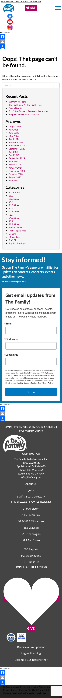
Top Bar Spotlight (17, 243)
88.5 (11, 195)
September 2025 (17, 148)
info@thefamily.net (31, 477)
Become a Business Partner (31, 659)
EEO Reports (31, 549)
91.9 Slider (14, 218)
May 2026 (14, 136)
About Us (31, 484)
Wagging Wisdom (17, 101)
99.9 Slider (14, 224)
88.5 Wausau (31, 527)
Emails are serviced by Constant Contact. (21, 383)
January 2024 (15, 167)
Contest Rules (44, 690)
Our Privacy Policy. (45, 383)
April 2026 (14, 139)
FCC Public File (31, 562)
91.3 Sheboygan (31, 534)
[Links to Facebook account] (31, 16)
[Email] (31, 41)
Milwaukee (14, 237)
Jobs (31, 490)
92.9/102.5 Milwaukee (31, 521)
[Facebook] (31, 36)
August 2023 (15, 177)
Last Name (11, 354)
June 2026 (14, 132)
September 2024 (17, 158)
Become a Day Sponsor (31, 647)
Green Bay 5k (15, 108)
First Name (11, 339)
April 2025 (14, 155)
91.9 (11, 214)
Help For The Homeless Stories (24, 114)
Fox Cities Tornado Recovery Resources (28, 111)
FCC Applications (31, 555)
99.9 (11, 221)
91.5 (11, 208)
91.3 (11, 202)
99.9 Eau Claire (31, 540)
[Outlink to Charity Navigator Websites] (16, 637)
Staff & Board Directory (31, 496)
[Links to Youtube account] (31, 22)
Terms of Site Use (27, 690)
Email (8, 323)
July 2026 (13, 129)
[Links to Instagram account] (31, 27)
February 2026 (16, 142)
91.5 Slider (14, 211)
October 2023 (16, 174)
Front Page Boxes (17, 230)
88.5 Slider (14, 198)
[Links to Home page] (15, 443)
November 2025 (17, 145)
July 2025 (13, 151)
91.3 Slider (14, 205)
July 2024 (13, 161)
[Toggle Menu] (58, 8)
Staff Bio (13, 240)
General (13, 233)
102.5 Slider (15, 192)
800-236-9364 (35, 469)
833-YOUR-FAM (35, 473)
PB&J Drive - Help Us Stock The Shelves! (21, 1)
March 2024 (15, 164)
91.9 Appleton (31, 508)
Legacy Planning (31, 653)
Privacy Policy (10, 690)
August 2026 (15, 126)
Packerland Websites (35, 693)
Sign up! (31, 391)
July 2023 (13, 180)
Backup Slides (15, 227)
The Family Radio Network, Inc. (36, 686)
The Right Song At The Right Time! (25, 105)
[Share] (31, 46)
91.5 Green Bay (31, 515)
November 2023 (17, 171)
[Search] (57, 85)
